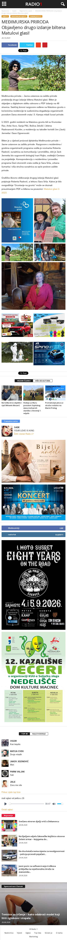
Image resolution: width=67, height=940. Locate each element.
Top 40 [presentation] (24, 734)
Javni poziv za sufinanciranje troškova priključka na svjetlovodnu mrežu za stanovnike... (37, 869)
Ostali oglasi (7, 809)
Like (61, 528)
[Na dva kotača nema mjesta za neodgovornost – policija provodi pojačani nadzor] (9, 855)
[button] (62, 4)
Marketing (33, 936)
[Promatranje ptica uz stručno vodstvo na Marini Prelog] (55, 392)
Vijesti (5, 16)
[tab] (24, 733)
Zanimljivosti (35, 16)
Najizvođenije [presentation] (39, 734)
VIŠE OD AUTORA (42, 381)
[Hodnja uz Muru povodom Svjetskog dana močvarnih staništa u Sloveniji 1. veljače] (33, 392)
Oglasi (28, 933)
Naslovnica (9, 933)
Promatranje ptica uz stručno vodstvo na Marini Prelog (54, 405)
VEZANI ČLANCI (24, 381)
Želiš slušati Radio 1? (24, 434)
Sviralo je (48, 933)
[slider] (26, 803)
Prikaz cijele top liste (11, 792)
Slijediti (59, 534)
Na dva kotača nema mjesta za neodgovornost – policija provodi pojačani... (42, 853)
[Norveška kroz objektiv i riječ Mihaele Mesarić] (12, 392)
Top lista (37, 933)
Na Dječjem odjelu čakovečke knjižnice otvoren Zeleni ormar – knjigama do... (42, 838)
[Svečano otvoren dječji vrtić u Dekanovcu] (9, 826)
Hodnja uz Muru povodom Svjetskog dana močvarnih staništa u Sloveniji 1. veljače (32, 408)
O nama (59, 933)
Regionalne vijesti (19, 16)
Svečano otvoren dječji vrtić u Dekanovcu (39, 821)
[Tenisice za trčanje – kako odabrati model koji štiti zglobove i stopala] (33, 903)
